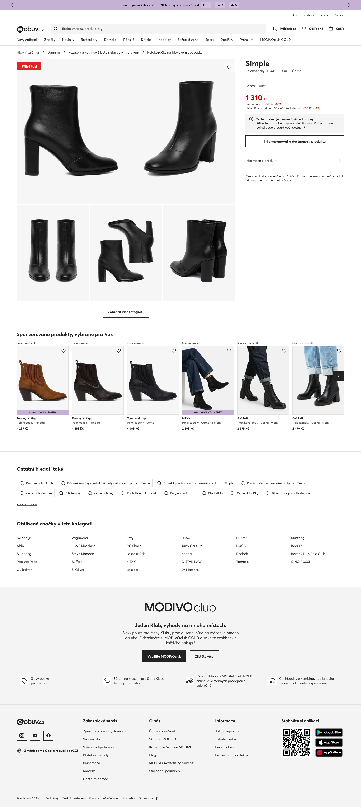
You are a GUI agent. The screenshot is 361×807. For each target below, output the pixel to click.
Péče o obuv (224, 747)
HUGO (241, 546)
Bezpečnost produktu (231, 755)
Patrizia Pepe (27, 562)
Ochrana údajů (149, 798)
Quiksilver (24, 569)
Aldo (20, 546)
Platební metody (95, 755)
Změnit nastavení (73, 798)
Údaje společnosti (162, 731)
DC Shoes (133, 546)
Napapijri (24, 538)
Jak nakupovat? (227, 731)
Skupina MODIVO (162, 739)
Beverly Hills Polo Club (308, 554)
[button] (71, 131)
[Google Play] (329, 732)
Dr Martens (190, 569)
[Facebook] (48, 736)
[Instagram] (22, 736)
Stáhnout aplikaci (316, 15)
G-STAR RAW (191, 562)
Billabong (24, 554)
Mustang (298, 538)
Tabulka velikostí (228, 739)
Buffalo (77, 562)
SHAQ (186, 538)
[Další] (349, 5)
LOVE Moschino (83, 546)
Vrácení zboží (93, 739)
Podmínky (51, 798)
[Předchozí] (12, 5)
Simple (257, 63)
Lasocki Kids (135, 554)
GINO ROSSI (300, 562)
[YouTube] (35, 736)
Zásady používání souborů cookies (112, 798)
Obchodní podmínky (164, 771)
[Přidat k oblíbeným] (229, 67)
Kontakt (89, 771)
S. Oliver (78, 569)
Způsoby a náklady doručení (104, 731)
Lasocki (132, 569)
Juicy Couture (191, 546)
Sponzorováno (25, 342)
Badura (297, 546)
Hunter (241, 538)
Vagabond (80, 538)
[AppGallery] (329, 752)
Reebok (242, 554)
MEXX (131, 562)
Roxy (129, 538)
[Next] (338, 376)
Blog (295, 15)
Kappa (186, 554)
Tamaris (242, 562)
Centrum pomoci (96, 779)
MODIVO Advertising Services (172, 763)
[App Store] (329, 742)
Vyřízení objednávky (98, 747)
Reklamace (91, 763)
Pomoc (339, 15)
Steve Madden (83, 554)
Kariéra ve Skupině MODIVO (171, 747)
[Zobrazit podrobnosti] (339, 161)
